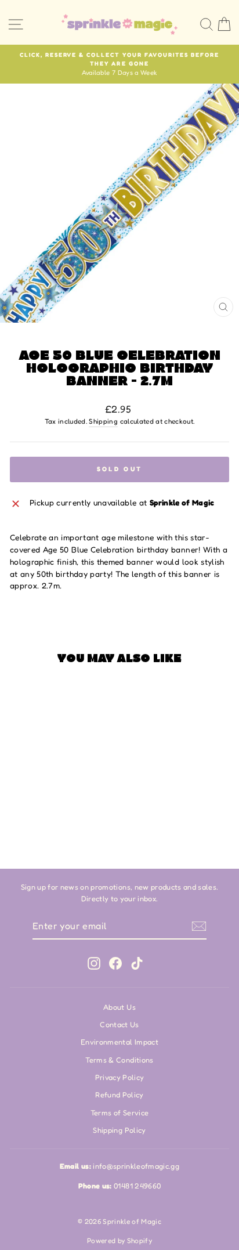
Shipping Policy (119, 1130)
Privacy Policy (119, 1077)
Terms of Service (119, 1112)
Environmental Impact (119, 1042)
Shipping (103, 421)
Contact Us (119, 1024)
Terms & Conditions (119, 1060)
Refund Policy (119, 1094)
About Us (119, 1007)
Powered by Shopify (119, 1240)
